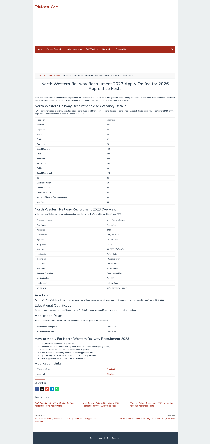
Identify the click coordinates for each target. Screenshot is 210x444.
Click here (111, 374)
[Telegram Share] (52, 389)
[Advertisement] (123, 23)
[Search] (171, 49)
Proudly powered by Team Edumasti (105, 438)
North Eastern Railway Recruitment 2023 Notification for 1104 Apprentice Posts (101, 404)
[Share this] (37, 389)
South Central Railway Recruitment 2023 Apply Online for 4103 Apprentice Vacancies (65, 418)
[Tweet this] (42, 389)
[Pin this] (47, 389)
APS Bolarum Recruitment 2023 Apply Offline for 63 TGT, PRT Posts (146, 417)
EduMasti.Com (46, 6)
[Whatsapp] (57, 389)
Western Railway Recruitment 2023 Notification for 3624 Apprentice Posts (151, 404)
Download (111, 369)
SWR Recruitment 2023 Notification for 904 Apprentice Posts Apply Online (54, 404)
